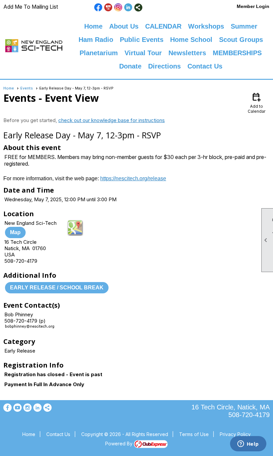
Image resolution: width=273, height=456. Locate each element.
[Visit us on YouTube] (108, 7)
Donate (130, 66)
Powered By (119, 443)
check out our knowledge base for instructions (111, 120)
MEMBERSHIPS (237, 53)
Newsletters (187, 53)
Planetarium (99, 53)
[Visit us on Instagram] (118, 7)
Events (26, 88)
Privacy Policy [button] (235, 434)
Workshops (206, 26)
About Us (123, 26)
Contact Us (204, 66)
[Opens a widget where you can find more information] (248, 444)
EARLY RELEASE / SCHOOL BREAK (57, 287)
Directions (164, 66)
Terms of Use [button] (194, 434)
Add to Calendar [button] (256, 102)
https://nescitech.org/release (133, 178)
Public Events (141, 39)
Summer (244, 26)
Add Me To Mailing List (30, 6)
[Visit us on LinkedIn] (128, 7)
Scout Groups (241, 39)
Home (93, 26)
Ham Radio (96, 39)
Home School (191, 39)
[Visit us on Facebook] (98, 7)
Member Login (253, 6)
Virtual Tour (143, 53)
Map (15, 232)
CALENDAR (163, 26)
